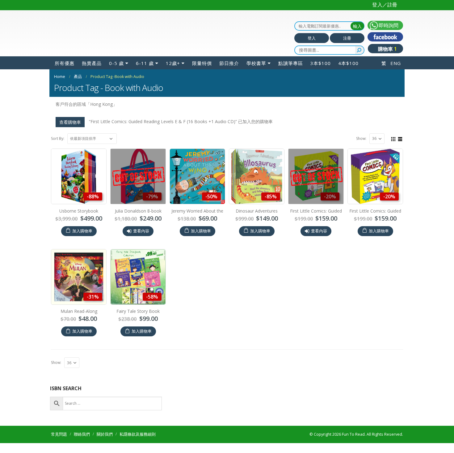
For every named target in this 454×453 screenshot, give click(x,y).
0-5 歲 (116, 73)
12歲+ (173, 73)
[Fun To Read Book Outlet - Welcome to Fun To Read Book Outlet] (89, 38)
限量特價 (202, 73)
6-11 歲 (145, 73)
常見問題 (59, 444)
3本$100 (320, 73)
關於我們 (105, 444)
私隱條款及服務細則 (138, 444)
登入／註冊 (384, 4)
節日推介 (229, 73)
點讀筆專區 (290, 73)
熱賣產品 (92, 73)
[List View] (400, 148)
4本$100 (348, 73)
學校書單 (256, 73)
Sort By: (57, 148)
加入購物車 (82, 241)
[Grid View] (393, 148)
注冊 (347, 48)
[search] (359, 60)
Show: (361, 148)
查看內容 (141, 241)
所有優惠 (64, 73)
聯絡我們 (82, 444)
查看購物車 (70, 132)
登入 (312, 48)
